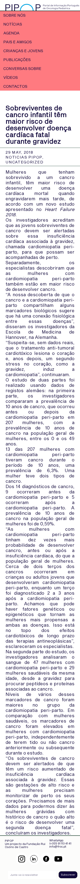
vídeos (10, 77)
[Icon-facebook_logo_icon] (46, 859)
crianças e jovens (23, 50)
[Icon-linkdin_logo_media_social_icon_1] (34, 859)
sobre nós (14, 15)
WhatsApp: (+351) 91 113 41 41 (60, 841)
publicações (17, 59)
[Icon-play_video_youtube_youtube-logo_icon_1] (58, 859)
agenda (11, 33)
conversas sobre (22, 68)
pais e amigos (17, 42)
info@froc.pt (57, 846)
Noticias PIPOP (24, 157)
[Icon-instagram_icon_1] (22, 859)
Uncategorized (24, 162)
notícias (12, 24)
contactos (15, 86)
